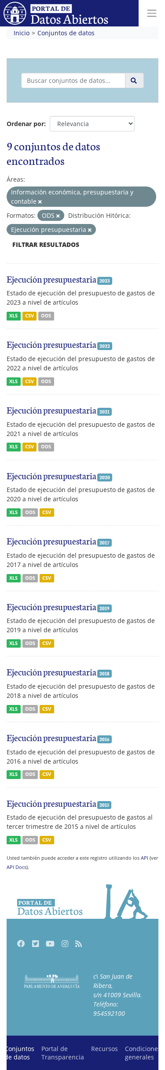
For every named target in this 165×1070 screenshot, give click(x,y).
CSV (29, 316)
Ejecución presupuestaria (51, 278)
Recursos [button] (104, 1048)
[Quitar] (40, 201)
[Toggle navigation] (152, 13)
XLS (13, 316)
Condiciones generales (143, 1052)
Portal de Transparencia (62, 1052)
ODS (46, 316)
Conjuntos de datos (66, 33)
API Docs (16, 867)
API (144, 857)
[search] (134, 80)
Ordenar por (25, 123)
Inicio (21, 33)
